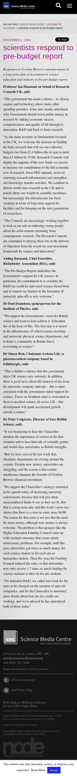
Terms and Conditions (16, 669)
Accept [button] (54, 770)
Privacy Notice (39, 669)
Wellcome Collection (34, 702)
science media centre (31, 24)
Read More (38, 770)
